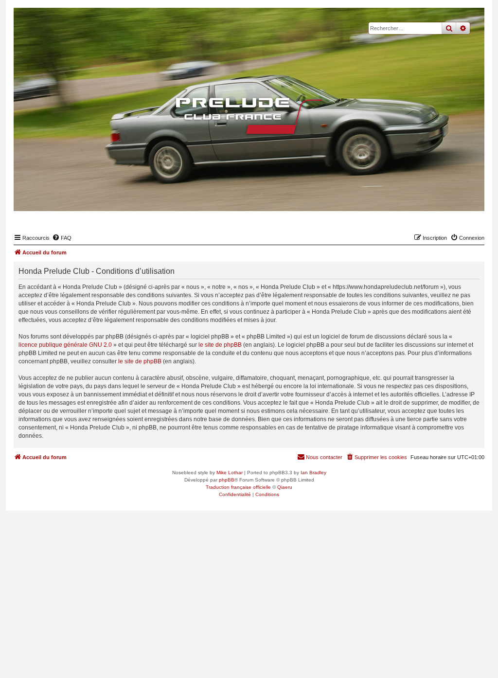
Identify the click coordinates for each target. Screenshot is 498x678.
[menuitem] (61, 238)
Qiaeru (284, 487)
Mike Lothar (229, 472)
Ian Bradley (313, 472)
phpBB (226, 479)
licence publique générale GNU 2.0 (65, 344)
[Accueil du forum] (249, 116)
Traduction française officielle (238, 487)
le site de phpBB (220, 344)
